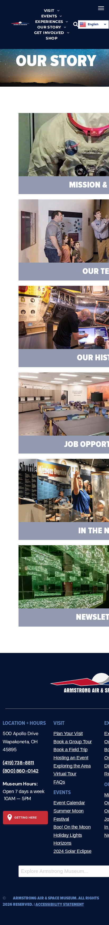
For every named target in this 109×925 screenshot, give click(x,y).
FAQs (59, 782)
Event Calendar (69, 802)
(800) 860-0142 (20, 771)
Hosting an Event (70, 757)
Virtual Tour (64, 773)
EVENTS (62, 792)
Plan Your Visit (68, 733)
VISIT (59, 723)
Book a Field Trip (70, 749)
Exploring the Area (72, 766)
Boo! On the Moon (71, 827)
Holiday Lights (67, 835)
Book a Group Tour (72, 741)
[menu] (101, 8)
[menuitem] (51, 10)
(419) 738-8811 (18, 763)
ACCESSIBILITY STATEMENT (59, 904)
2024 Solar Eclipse (72, 851)
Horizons (62, 843)
